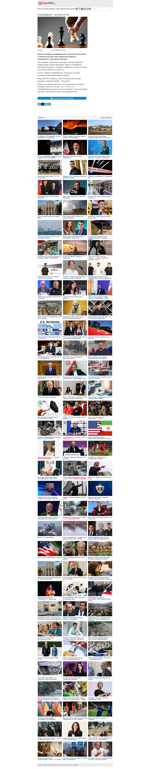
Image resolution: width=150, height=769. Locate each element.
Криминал (52, 8)
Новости (40, 8)
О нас (71, 765)
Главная (40, 765)
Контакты (72, 8)
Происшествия (64, 8)
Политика (46, 8)
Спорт (58, 8)
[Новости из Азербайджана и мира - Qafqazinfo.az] (46, 3)
